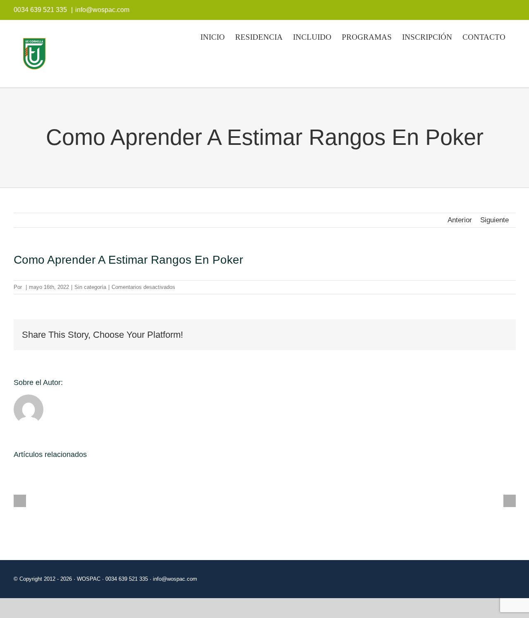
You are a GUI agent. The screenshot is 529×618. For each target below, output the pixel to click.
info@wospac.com (102, 9)
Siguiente (494, 220)
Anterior (460, 220)
